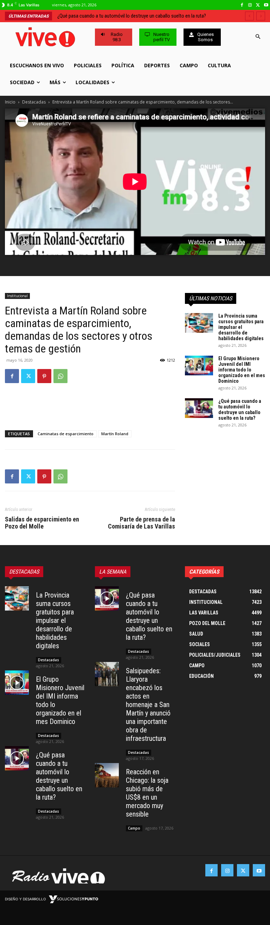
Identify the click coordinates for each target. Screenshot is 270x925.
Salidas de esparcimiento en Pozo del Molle (42, 523)
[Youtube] (266, 5)
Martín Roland (114, 433)
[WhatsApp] (60, 376)
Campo (134, 828)
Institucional (17, 295)
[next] (260, 16)
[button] (258, 37)
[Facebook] (242, 5)
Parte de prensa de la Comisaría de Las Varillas (141, 523)
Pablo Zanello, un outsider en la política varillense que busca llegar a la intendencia (144, 16)
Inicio (10, 102)
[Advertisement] (90, 406)
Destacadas (34, 102)
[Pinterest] (44, 376)
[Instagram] (250, 5)
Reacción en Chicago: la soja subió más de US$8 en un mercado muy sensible (147, 793)
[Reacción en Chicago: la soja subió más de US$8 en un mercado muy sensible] (107, 775)
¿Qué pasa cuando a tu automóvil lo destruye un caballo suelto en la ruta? (239, 409)
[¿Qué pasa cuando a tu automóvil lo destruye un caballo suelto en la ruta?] (199, 408)
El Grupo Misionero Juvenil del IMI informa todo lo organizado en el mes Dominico (241, 370)
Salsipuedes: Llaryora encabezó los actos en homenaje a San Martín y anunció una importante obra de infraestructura (148, 705)
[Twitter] (258, 5)
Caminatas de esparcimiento (66, 433)
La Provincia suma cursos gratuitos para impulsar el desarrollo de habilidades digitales (241, 327)
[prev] (249, 16)
